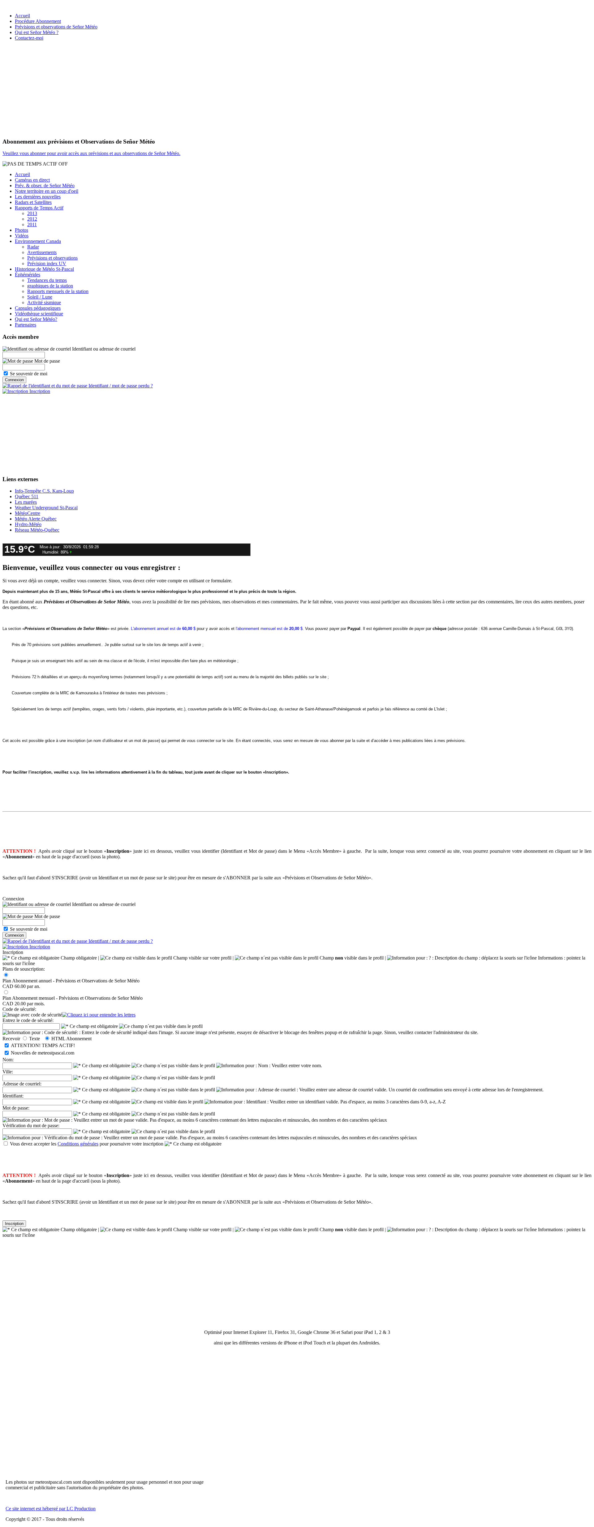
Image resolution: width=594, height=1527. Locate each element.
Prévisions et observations (52, 258)
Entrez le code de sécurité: (28, 1020)
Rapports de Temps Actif (39, 207)
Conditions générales (78, 1143)
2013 (32, 213)
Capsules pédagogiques (38, 308)
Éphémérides (27, 274)
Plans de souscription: (23, 969)
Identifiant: (13, 1095)
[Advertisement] (297, 89)
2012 (32, 219)
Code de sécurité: (19, 1009)
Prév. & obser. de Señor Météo (45, 185)
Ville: (7, 1071)
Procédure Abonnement (38, 21)
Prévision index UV (46, 263)
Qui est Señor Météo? (36, 319)
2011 (32, 224)
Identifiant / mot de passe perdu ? (120, 385)
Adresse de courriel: (21, 1083)
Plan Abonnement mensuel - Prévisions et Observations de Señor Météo (72, 998)
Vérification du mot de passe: (30, 1125)
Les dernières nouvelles (38, 196)
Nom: (8, 1059)
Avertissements (42, 252)
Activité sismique (44, 302)
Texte (35, 1038)
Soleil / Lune (39, 297)
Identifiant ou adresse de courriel (103, 349)
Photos (21, 230)
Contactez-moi (29, 38)
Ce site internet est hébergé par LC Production (51, 1508)
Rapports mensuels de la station (57, 291)
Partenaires (25, 324)
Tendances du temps (47, 280)
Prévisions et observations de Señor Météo (56, 26)
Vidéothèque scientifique (39, 313)
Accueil (22, 15)
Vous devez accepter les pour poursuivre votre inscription (86, 1143)
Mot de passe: (15, 1108)
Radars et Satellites (33, 202)
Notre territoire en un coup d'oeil (46, 191)
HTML (58, 1038)
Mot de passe (46, 361)
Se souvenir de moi (28, 373)
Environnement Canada (38, 241)
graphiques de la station (50, 285)
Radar (33, 246)
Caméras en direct (32, 180)
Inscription (39, 391)
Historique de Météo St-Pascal (44, 269)
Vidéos (21, 235)
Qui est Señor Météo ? (36, 32)
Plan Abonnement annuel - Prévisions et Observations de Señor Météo (71, 980)
